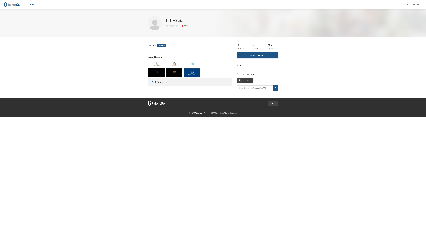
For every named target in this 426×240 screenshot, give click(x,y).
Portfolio (161, 46)
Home (31, 4)
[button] (273, 103)
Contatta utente (256, 55)
